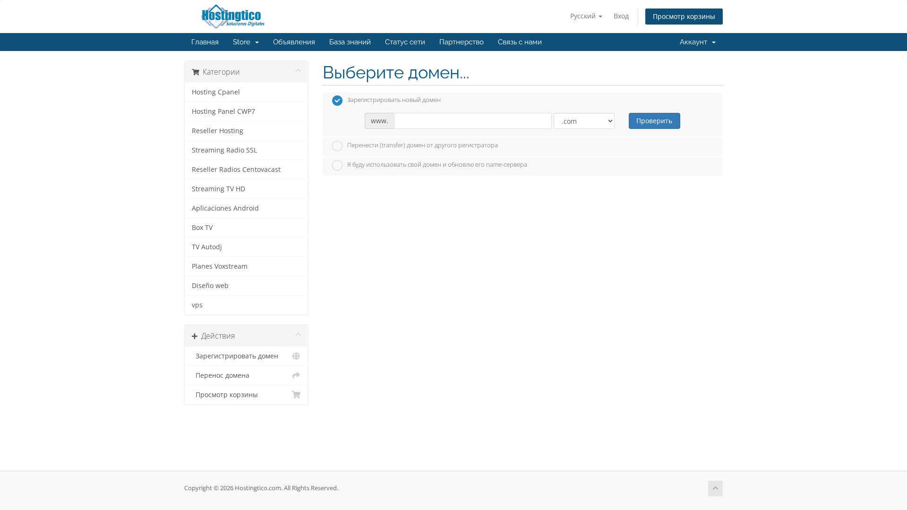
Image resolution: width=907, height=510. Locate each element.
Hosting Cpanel (216, 92)
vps (197, 305)
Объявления (294, 42)
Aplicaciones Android (225, 208)
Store (243, 42)
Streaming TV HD (218, 189)
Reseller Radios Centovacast (236, 169)
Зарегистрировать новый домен (394, 100)
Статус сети (405, 42)
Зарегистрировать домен (235, 356)
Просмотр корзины (684, 16)
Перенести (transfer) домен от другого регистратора (422, 145)
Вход (621, 15)
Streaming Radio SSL (224, 150)
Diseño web (210, 285)
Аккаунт (695, 42)
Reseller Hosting (217, 131)
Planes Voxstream (220, 266)
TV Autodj (207, 247)
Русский (584, 15)
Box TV (202, 227)
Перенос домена (220, 375)
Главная (205, 42)
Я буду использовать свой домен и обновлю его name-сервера (437, 165)
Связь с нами (520, 42)
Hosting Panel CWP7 (223, 111)
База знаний (350, 42)
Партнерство (461, 42)
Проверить (654, 120)
